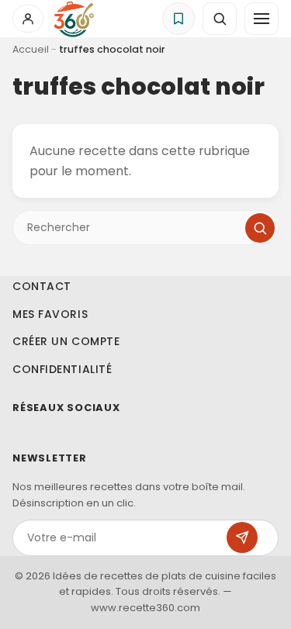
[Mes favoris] (178, 18)
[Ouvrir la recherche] (220, 18)
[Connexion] (27, 19)
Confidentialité (62, 369)
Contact (41, 286)
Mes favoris (50, 314)
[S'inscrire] (242, 537)
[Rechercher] (260, 228)
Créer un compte (66, 341)
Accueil (30, 49)
